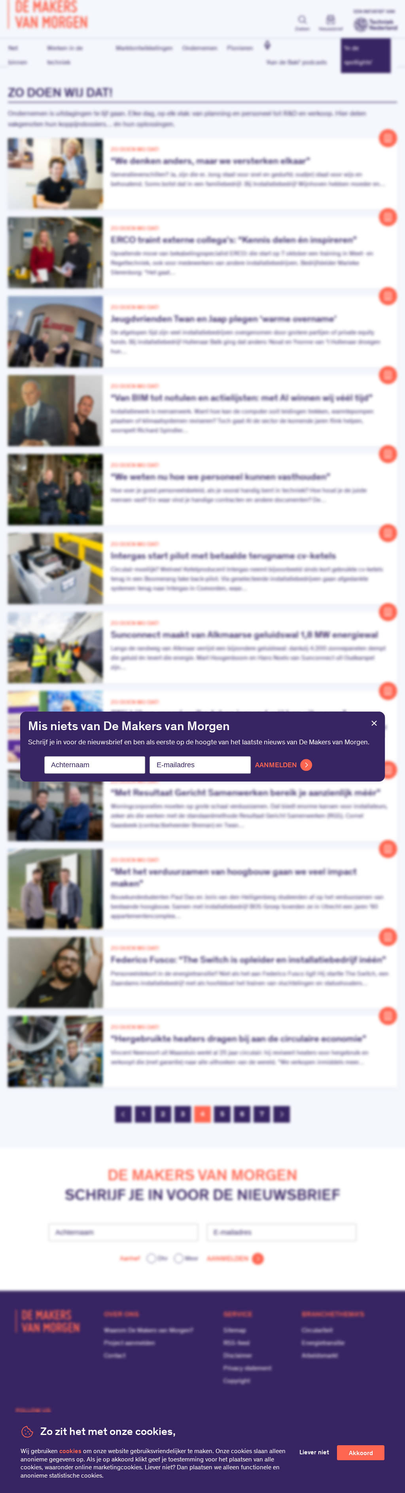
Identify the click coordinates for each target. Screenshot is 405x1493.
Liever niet (314, 1453)
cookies (70, 1451)
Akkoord (361, 1453)
